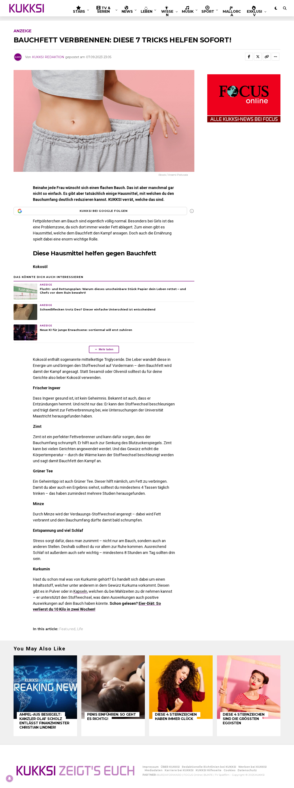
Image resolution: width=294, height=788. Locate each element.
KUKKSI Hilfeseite (208, 770)
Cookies (229, 770)
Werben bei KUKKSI (252, 766)
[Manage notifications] (9, 778)
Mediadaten (153, 770)
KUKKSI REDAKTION (48, 57)
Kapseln (80, 591)
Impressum (150, 766)
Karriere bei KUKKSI (179, 770)
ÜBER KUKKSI (170, 766)
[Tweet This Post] (258, 56)
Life (80, 629)
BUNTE (208, 774)
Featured (67, 629)
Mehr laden (106, 349)
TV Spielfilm (222, 774)
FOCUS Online (193, 774)
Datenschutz (247, 770)
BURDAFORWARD (169, 774)
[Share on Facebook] (249, 56)
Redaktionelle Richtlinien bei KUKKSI (209, 766)
